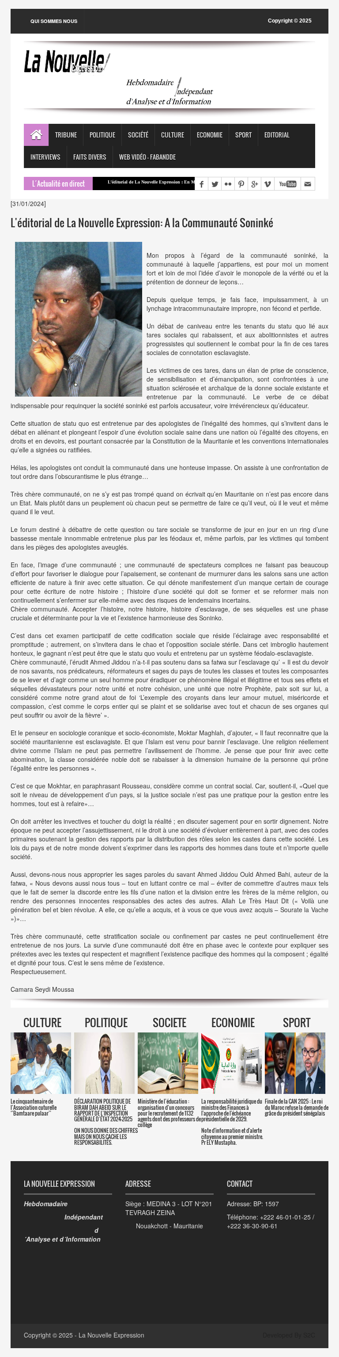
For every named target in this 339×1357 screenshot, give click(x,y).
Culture (172, 134)
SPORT (296, 1022)
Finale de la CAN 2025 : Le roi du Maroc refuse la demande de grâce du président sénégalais (296, 1106)
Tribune (66, 134)
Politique (102, 134)
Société (138, 134)
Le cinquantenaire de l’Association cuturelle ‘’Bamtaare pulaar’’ (33, 1106)
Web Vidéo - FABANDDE (147, 156)
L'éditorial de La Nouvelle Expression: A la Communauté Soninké (142, 222)
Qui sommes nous (53, 21)
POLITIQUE (106, 1022)
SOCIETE (169, 1022)
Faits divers (89, 156)
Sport (243, 134)
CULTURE (42, 1022)
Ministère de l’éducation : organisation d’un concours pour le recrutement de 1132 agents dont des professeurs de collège (169, 1112)
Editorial (277, 134)
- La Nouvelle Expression (109, 1334)
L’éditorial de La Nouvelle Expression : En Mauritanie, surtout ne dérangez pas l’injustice (158, 182)
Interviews (45, 156)
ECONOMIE (233, 1022)
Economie (209, 134)
